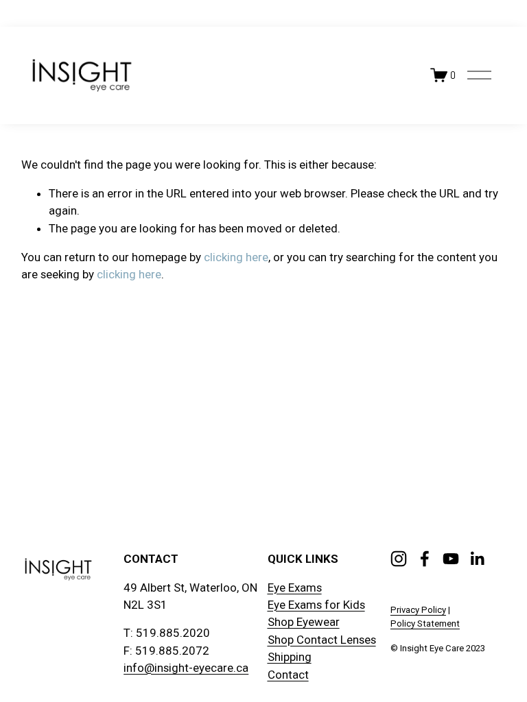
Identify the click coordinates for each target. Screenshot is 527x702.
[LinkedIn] (477, 558)
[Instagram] (398, 558)
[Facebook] (425, 558)
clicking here (236, 257)
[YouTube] (451, 558)
